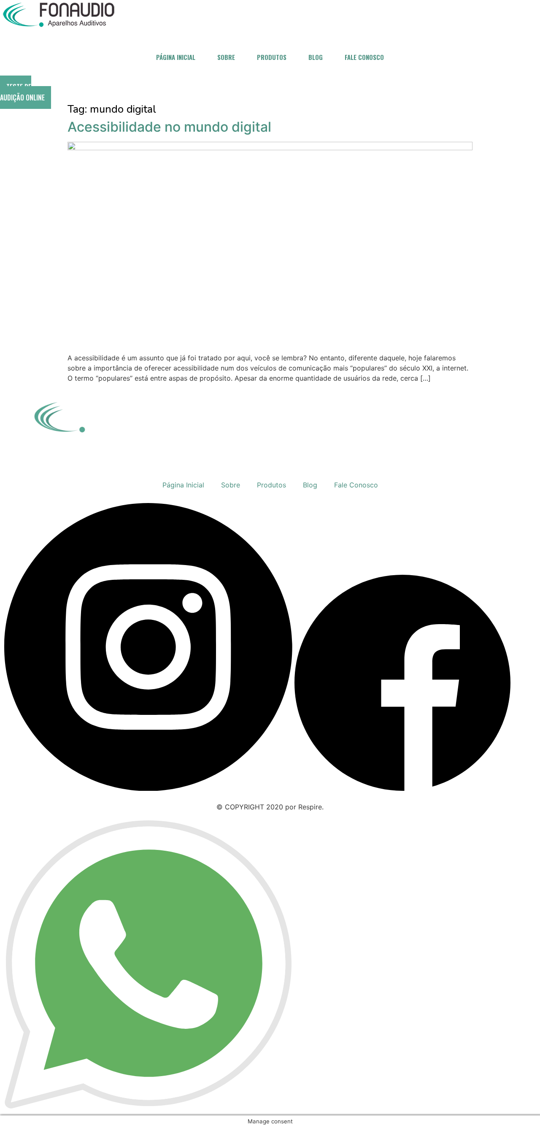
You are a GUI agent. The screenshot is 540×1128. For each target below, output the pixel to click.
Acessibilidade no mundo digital (169, 127)
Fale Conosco (364, 57)
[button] (25, 92)
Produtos (271, 57)
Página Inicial (175, 57)
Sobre (226, 57)
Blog (315, 57)
